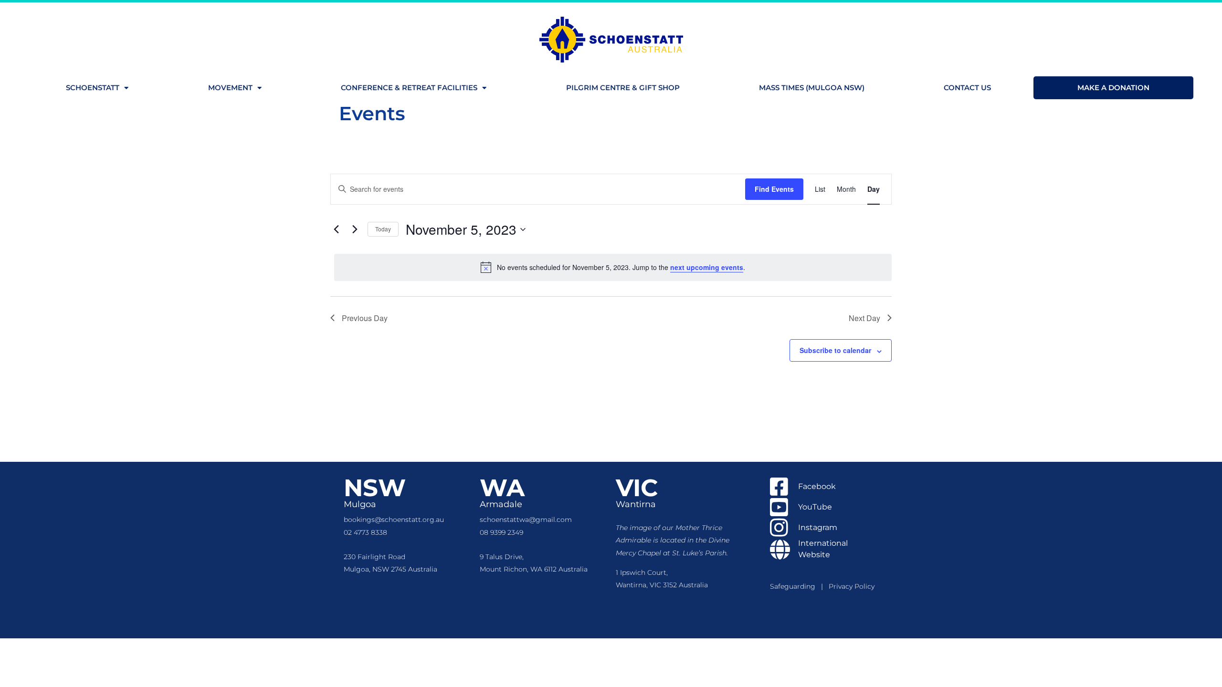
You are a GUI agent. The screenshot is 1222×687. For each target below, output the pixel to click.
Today (383, 229)
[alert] (613, 267)
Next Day (864, 317)
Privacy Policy (851, 586)
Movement (230, 87)
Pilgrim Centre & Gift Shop (623, 87)
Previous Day (365, 317)
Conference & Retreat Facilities (409, 87)
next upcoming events (706, 267)
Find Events (774, 189)
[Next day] (354, 229)
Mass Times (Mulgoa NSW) (811, 87)
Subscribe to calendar (835, 350)
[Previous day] (336, 229)
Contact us (967, 87)
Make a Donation (1113, 87)
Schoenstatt (92, 87)
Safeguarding (795, 586)
